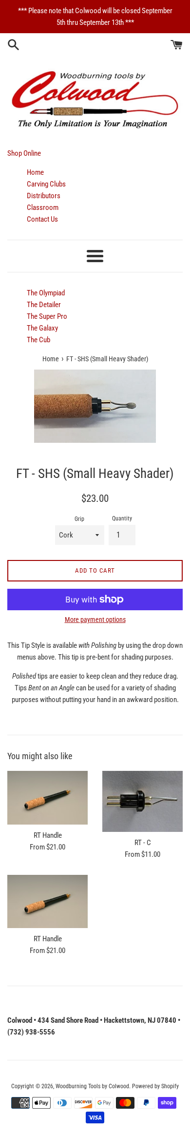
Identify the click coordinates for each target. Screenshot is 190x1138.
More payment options (95, 619)
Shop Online (24, 153)
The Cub (38, 339)
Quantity (122, 518)
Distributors (43, 195)
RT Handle (48, 835)
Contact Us (42, 219)
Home (35, 172)
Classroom (42, 207)
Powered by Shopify (155, 1086)
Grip (79, 519)
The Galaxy (42, 328)
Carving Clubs (46, 184)
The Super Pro (47, 316)
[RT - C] (142, 801)
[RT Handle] (47, 798)
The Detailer (44, 304)
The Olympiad (46, 293)
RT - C (142, 842)
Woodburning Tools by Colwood (92, 1086)
